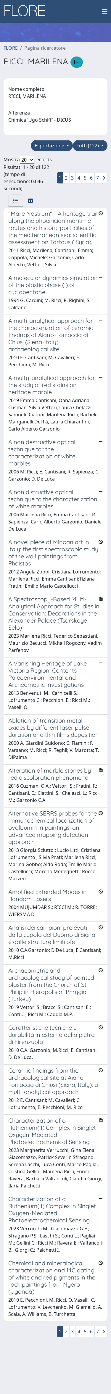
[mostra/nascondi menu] (104, 11)
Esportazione (50, 145)
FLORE (11, 48)
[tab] (15, 200)
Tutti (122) (88, 145)
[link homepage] (27, 12)
